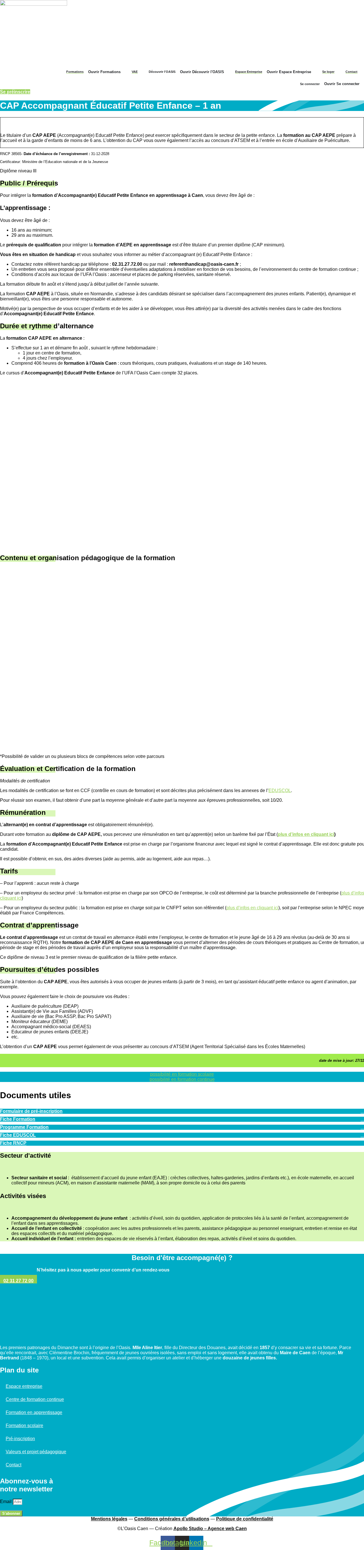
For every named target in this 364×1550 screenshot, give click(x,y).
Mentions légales (109, 1518)
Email (6, 1501)
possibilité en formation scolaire (182, 1074)
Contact (13, 1464)
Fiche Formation (17, 1119)
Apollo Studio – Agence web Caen (210, 1528)
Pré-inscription (20, 1438)
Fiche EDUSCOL (18, 1135)
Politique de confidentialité (244, 1518)
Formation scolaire (24, 1425)
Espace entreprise (24, 1386)
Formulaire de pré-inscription (31, 1111)
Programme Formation (24, 1127)
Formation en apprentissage (34, 1412)
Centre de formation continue (35, 1399)
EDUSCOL (279, 790)
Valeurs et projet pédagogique (36, 1451)
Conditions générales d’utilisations (171, 1518)
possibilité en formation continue (182, 1079)
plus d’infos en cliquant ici (252, 907)
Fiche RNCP (13, 1143)
